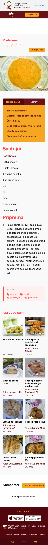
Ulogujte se (32, 14)
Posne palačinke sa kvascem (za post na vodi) (35, 377)
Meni (24, 542)
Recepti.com (5, 527)
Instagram (33, 535)
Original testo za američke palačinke (24, 115)
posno (13, 294)
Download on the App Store (16, 518)
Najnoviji (35, 102)
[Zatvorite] (2, 5)
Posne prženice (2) (35, 416)
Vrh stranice (22, 511)
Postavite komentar (34, 485)
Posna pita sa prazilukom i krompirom (35, 336)
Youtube (24, 535)
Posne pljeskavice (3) (35, 452)
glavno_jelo (15, 297)
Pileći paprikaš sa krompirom (22, 136)
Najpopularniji (13, 102)
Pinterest (42, 535)
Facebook (8, 535)
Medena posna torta (13, 377)
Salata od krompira (13, 336)
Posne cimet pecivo (13, 452)
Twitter (16, 535)
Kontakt (22, 528)
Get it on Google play (33, 518)
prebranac (33, 297)
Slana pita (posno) (13, 416)
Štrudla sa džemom (17, 131)
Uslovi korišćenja (38, 526)
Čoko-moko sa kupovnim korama (24, 126)
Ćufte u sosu (13, 120)
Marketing (13, 528)
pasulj (26, 294)
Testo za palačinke (17, 110)
